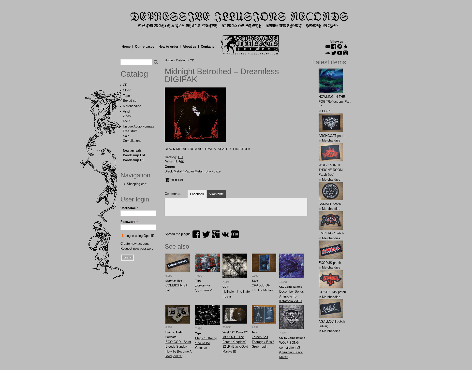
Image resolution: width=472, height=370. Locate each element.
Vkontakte (216, 194)
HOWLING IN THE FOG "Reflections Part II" (335, 101)
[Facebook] (333, 46)
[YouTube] (339, 52)
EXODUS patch (330, 263)
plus (216, 234)
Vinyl (126, 111)
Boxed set (130, 100)
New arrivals (132, 150)
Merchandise (132, 106)
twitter (206, 234)
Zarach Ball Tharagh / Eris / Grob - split (263, 341)
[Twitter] (333, 52)
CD (125, 85)
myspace (235, 234)
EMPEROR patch (331, 233)
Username (129, 208)
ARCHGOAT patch (332, 136)
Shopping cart (137, 184)
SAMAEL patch (330, 204)
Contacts (207, 46)
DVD (126, 121)
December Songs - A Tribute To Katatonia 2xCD (292, 296)
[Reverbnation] (345, 46)
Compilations (132, 140)
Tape (126, 96)
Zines (127, 116)
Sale (126, 136)
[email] (327, 46)
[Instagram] (345, 52)
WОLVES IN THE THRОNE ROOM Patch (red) (331, 169)
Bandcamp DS (134, 160)
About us (189, 46)
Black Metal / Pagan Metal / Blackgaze (193, 171)
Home (126, 46)
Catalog (134, 74)
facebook (196, 234)
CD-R (127, 90)
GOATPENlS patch (332, 292)
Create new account (134, 243)
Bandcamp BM (134, 155)
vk (225, 234)
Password (129, 222)
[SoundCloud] (327, 52)
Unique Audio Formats (138, 126)
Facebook (197, 194)
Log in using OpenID (139, 236)
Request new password (136, 248)
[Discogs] (339, 46)
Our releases (144, 46)
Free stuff (130, 131)
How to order (168, 46)
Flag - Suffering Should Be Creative (206, 343)
